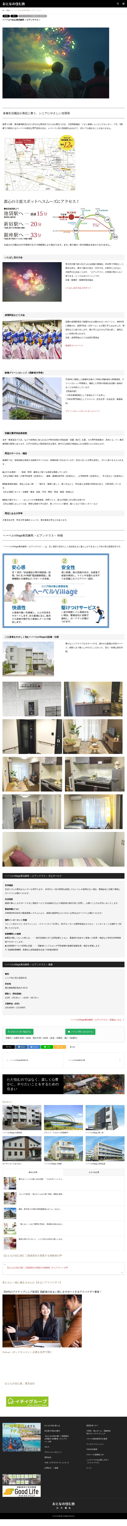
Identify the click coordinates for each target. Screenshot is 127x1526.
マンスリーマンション (95, 1444)
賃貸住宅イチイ (92, 1425)
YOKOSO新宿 (91, 1449)
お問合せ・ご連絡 (51, 1468)
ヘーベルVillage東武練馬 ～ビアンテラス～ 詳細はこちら (96, 1020)
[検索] (117, 3)
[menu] (123, 3)
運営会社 (47, 1457)
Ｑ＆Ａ (46, 1447)
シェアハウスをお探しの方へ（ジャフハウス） (97, 1461)
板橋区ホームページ (74, 345)
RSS (70, 1508)
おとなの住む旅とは (52, 1425)
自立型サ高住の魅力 (52, 1431)
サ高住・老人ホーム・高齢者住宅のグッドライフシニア (98, 1432)
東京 (14, 16)
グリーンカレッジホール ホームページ (82, 411)
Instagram (57, 1508)
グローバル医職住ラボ (95, 1455)
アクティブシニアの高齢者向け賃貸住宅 (32, 16)
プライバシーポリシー (53, 1452)
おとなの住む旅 (63, 1503)
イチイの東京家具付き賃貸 (96, 1439)
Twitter (61, 1508)
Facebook (65, 1508)
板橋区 (6, 16)
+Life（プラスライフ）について (56, 1463)
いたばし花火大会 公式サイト (78, 288)
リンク (89, 1468)
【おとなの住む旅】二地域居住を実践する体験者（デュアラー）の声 (37, 1268)
